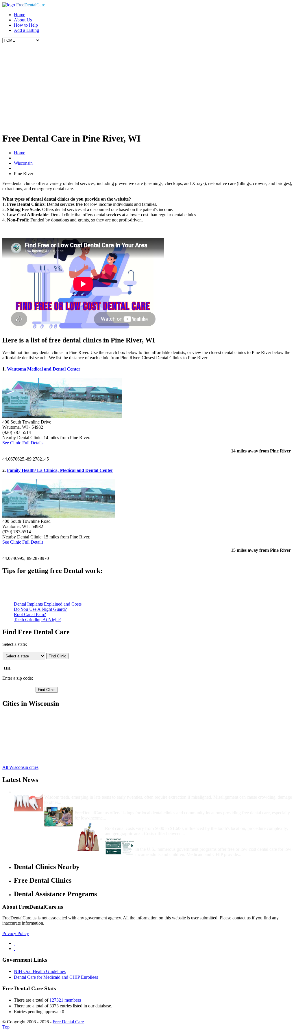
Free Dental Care (68, 1021)
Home (19, 14)
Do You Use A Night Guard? (40, 609)
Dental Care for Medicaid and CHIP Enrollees (56, 977)
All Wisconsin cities (20, 767)
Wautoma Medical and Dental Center (43, 368)
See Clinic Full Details (22, 442)
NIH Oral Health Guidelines (40, 971)
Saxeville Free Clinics (34, 720)
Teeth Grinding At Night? (37, 619)
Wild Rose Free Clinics (35, 757)
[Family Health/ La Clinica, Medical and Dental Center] (58, 516)
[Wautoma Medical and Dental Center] (62, 416)
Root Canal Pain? (30, 614)
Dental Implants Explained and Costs (48, 604)
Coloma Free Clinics (32, 731)
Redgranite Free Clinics (35, 752)
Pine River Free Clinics (35, 715)
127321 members (65, 1000)
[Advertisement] (148, 86)
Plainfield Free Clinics (34, 741)
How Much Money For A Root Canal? (142, 823)
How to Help (26, 25)
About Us (23, 19)
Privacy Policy (15, 933)
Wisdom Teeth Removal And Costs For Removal (91, 791)
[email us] (14, 948)
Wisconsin (23, 163)
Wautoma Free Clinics (34, 726)
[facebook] (14, 943)
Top (6, 1026)
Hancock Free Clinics (33, 736)
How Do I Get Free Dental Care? (107, 807)
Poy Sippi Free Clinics (34, 747)
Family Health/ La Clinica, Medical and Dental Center (60, 470)
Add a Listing (26, 30)
